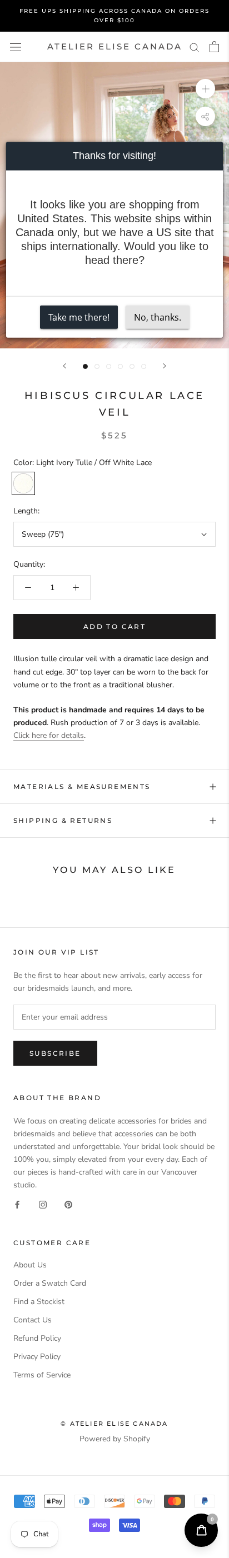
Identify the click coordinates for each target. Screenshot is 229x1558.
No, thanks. (157, 317)
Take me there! (78, 317)
